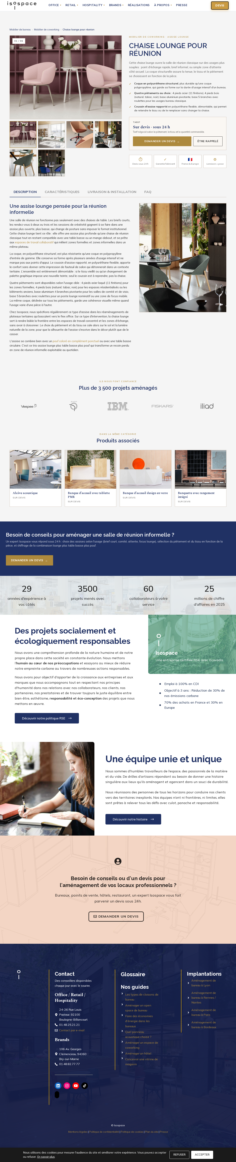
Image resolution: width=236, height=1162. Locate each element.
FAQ (147, 192)
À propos (163, 5)
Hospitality (94, 5)
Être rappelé (207, 141)
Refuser (179, 1154)
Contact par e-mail (71, 1030)
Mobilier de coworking (46, 29)
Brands (116, 5)
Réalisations (139, 5)
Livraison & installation (112, 192)
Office (54, 5)
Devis (219, 5)
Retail (71, 5)
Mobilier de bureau (20, 29)
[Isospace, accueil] (21, 5)
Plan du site (151, 1131)
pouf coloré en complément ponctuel (76, 341)
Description (25, 192)
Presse (182, 5)
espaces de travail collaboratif (34, 242)
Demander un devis (162, 141)
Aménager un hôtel (138, 1053)
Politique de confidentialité (104, 1131)
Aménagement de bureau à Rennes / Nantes (203, 997)
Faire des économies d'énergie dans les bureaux (139, 1021)
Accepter (202, 1154)
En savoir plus (46, 1156)
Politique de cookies (132, 1131)
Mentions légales (78, 1131)
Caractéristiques (62, 192)
